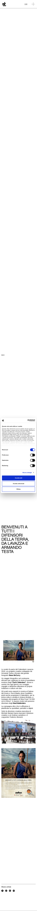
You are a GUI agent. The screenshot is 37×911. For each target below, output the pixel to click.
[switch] (32, 455)
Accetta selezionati (18, 483)
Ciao (26, 4)
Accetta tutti (18, 478)
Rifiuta (18, 489)
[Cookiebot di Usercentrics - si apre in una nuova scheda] (27, 420)
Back (2, 355)
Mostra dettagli (27, 472)
